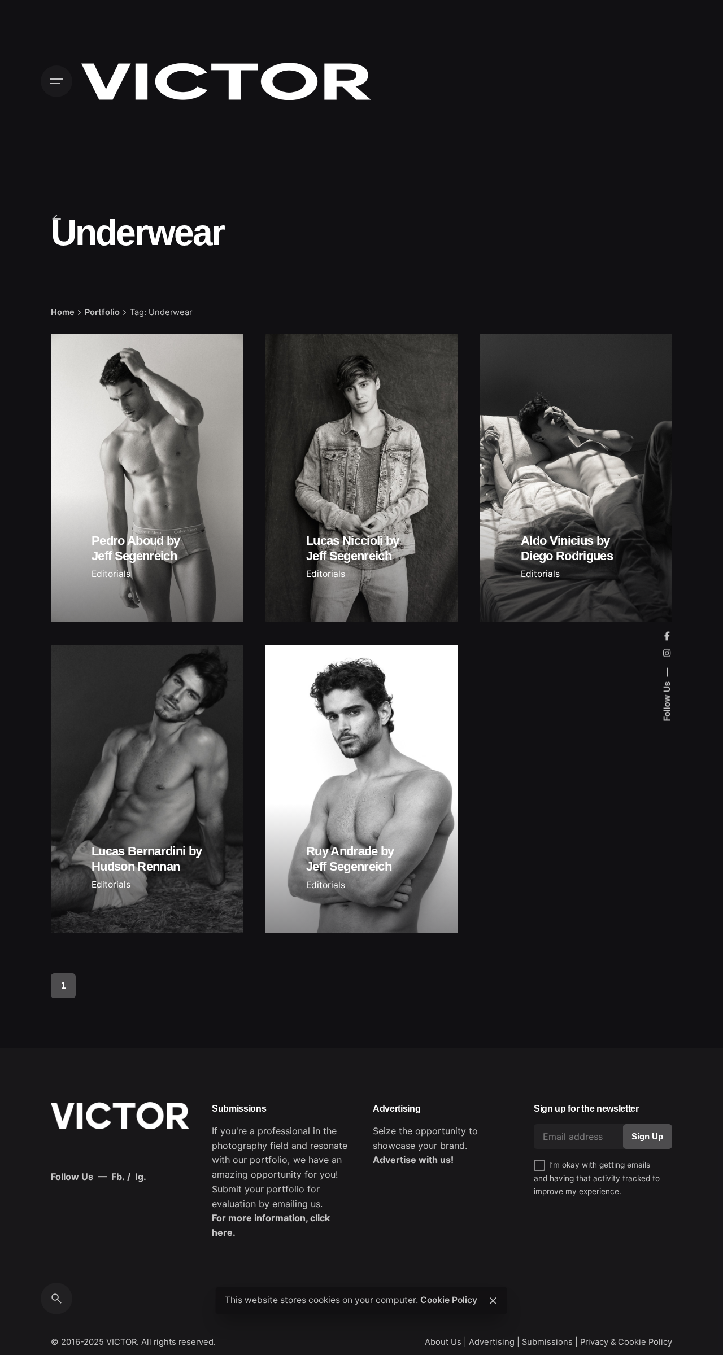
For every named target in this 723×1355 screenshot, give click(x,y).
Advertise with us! (413, 1159)
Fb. (118, 1176)
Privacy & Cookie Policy (626, 1342)
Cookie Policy (448, 1300)
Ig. (140, 1176)
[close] (493, 1301)
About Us (443, 1342)
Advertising (492, 1342)
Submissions (547, 1342)
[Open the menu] (56, 81)
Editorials (111, 574)
